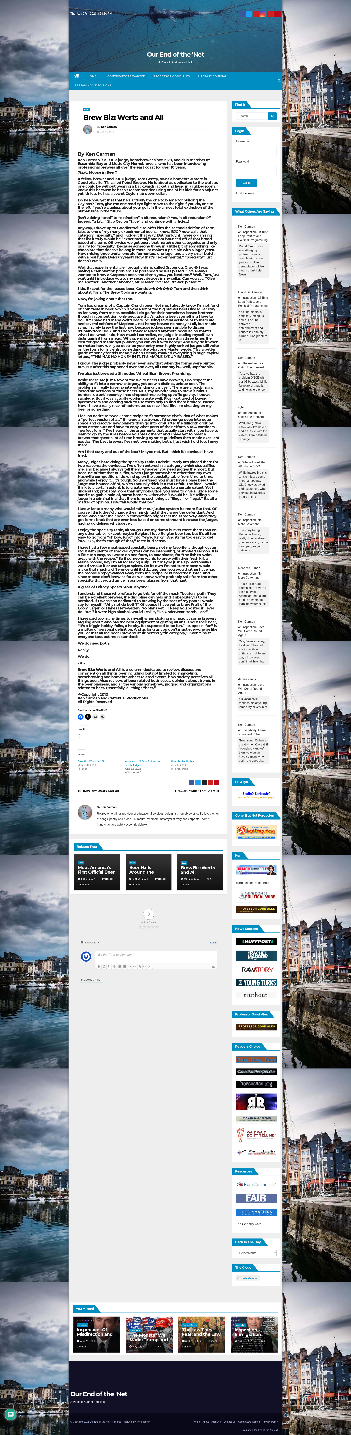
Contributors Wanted (126, 76)
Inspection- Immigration (248, 1332)
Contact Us (229, 1421)
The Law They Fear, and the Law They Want (201, 1334)
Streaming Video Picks (92, 85)
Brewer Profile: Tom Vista (195, 791)
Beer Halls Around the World (141, 872)
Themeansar (143, 1421)
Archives (216, 1421)
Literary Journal (212, 76)
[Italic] (104, 966)
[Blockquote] (129, 966)
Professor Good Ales (171, 76)
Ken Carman (109, 127)
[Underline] (109, 966)
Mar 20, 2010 (140, 879)
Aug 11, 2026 (245, 1341)
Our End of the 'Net (175, 54)
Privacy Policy (270, 1421)
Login (213, 942)
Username (243, 141)
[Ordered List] (119, 966)
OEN (158, 1346)
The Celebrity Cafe (248, 1224)
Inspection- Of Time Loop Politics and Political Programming (253, 236)
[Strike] (114, 966)
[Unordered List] (124, 966)
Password (242, 161)
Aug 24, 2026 (88, 1341)
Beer (86, 109)
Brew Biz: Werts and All (123, 117)
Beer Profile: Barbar (182, 761)
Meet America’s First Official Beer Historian (96, 872)
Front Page (135, 1330)
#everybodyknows (247, 1278)
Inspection (82, 1325)
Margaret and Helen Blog (252, 882)
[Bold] (98, 966)
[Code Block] (134, 966)
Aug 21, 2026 (193, 1341)
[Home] (77, 76)
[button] (279, 80)
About (206, 1421)
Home (92, 76)
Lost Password (246, 193)
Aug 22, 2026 (140, 1346)
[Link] (139, 966)
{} (144, 966)
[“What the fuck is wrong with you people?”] (256, 795)
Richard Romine (190, 1325)
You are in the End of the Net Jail (260, 1430)
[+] (150, 966)
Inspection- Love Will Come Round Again (251, 631)
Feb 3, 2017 (88, 879)
